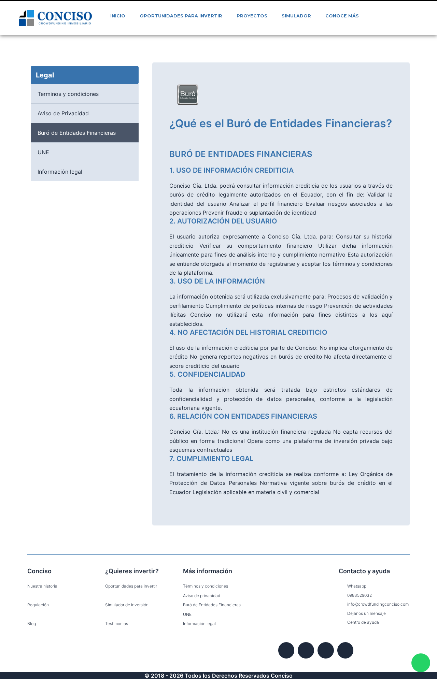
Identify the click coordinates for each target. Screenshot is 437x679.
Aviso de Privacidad (63, 113)
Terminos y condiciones (68, 93)
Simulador (296, 15)
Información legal (60, 171)
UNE (43, 152)
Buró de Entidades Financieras (77, 132)
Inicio (117, 15)
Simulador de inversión (127, 604)
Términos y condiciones (205, 586)
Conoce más (342, 15)
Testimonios (116, 623)
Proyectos (252, 15)
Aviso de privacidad (201, 595)
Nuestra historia (42, 586)
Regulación (38, 604)
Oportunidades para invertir (181, 15)
